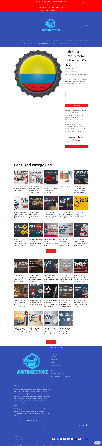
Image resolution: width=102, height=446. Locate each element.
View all (51, 251)
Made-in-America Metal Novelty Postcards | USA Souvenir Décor (64, 242)
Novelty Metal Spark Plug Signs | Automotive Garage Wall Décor (50, 303)
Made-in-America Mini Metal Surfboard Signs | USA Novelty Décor (36, 331)
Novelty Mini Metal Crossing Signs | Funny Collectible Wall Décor (20, 242)
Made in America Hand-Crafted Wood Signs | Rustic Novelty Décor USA (66, 215)
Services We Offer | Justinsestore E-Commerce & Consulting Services (65, 331)
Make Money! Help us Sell (58, 373)
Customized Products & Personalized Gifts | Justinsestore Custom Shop (36, 189)
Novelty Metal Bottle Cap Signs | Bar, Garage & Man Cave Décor (36, 242)
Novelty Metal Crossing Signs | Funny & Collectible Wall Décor (80, 215)
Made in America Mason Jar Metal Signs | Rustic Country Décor (19, 303)
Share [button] (68, 88)
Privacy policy (36, 445)
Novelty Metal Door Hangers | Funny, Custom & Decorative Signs (51, 242)
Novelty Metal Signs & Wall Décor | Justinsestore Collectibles (35, 215)
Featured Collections (56, 365)
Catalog (53, 362)
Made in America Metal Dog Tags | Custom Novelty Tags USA (51, 278)
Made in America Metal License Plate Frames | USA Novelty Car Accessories (81, 278)
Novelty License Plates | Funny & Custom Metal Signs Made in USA (80, 242)
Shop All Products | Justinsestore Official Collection (21, 189)
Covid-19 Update (55, 351)
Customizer (54, 370)
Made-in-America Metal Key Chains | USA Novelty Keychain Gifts (50, 331)
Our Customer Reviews (57, 368)
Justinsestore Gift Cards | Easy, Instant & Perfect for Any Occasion (20, 215)
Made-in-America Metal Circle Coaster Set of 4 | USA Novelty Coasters (66, 278)
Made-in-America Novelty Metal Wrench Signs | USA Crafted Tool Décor (65, 303)
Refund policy (28, 445)
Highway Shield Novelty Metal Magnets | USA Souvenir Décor (19, 278)
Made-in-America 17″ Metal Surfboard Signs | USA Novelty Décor (21, 331)
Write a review (77, 146)
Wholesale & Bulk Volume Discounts (60, 376)
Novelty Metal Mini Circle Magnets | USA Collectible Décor (35, 302)
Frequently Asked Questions (58, 354)
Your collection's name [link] (64, 188)
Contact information (61, 445)
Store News (54, 359)
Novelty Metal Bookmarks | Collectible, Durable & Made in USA (35, 278)
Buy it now (77, 105)
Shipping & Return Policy (71, 71)
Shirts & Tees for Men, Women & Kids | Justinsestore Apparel (51, 189)
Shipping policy (52, 445)
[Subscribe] (42, 425)
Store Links (54, 356)
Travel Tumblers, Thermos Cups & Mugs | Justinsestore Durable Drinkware (50, 215)
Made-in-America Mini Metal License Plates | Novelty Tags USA (80, 303)
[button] (16, 25)
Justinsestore (20, 445)
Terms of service (43, 445)
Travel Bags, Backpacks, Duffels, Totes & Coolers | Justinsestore (80, 189)
